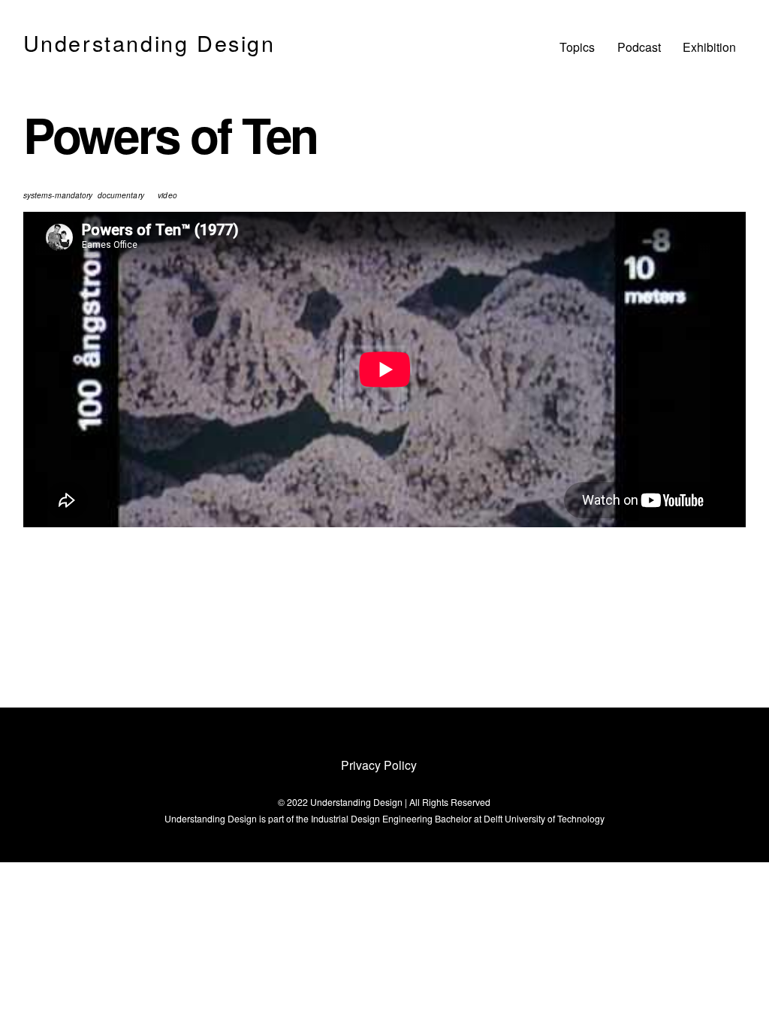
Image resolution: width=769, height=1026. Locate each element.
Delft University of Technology (544, 818)
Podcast (639, 47)
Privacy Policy (379, 764)
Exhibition (709, 47)
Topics (577, 47)
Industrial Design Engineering (372, 818)
